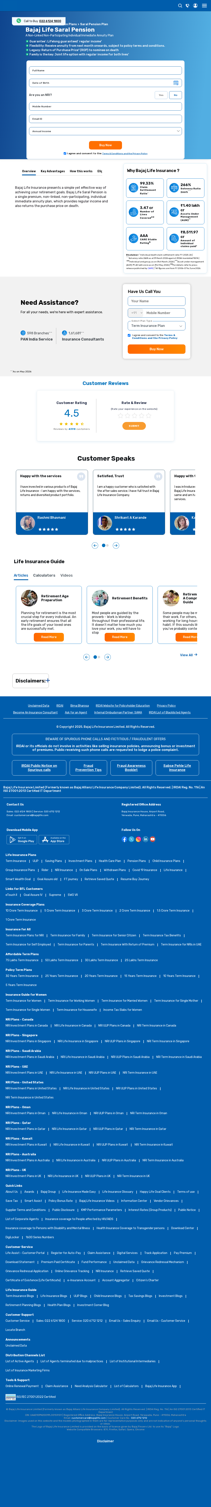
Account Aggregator (116, 1280)
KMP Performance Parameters (101, 1210)
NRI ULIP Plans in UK (98, 1176)
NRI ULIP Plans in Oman (109, 1113)
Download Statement (20, 1262)
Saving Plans (53, 861)
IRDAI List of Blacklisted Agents (170, 712)
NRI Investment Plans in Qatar (25, 1129)
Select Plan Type (141, 320)
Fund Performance (94, 1262)
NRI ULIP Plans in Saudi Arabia (130, 1057)
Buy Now (105, 145)
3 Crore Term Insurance (97, 910)
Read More (48, 637)
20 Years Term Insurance (101, 976)
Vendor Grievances (166, 1201)
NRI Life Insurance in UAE (66, 1073)
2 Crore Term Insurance (134, 910)
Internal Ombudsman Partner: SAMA (118, 712)
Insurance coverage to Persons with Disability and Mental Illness (48, 1228)
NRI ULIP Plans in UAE (102, 1073)
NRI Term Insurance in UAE (140, 1073)
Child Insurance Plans (166, 861)
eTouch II (11, 895)
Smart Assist (33, 1201)
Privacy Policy (166, 706)
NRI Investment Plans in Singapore (28, 1041)
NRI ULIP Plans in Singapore (122, 1041)
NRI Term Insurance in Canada (156, 1025)
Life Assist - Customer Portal (25, 1253)
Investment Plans (80, 861)
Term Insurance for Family (67, 935)
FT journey (71, 879)
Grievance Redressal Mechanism (162, 1262)
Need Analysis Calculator (91, 1386)
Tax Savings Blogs (140, 1296)
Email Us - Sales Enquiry (125, 1321)
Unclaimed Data (38, 706)
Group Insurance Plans (20, 870)
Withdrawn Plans (115, 870)
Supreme (55, 895)
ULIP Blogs (80, 1296)
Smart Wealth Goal (18, 879)
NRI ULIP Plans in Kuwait (112, 1145)
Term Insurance (16, 861)
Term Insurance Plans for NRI (25, 935)
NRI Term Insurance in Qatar (148, 1129)
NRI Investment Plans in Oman (26, 1113)
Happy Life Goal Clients (155, 1192)
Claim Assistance (99, 1253)
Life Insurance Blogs (54, 1296)
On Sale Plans (88, 870)
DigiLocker (12, 1237)
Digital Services (127, 1253)
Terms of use (186, 1192)
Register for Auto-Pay (66, 1253)
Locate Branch (15, 1330)
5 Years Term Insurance (21, 985)
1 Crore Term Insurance (21, 920)
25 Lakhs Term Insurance (141, 960)
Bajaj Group (48, 1192)
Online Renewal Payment (22, 1386)
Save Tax (12, 1201)
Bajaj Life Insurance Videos (97, 1201)
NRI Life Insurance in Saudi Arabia (82, 1057)
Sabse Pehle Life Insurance (177, 768)
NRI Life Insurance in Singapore (78, 1041)
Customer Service (18, 1321)
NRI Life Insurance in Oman (69, 1113)
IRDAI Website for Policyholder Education (123, 706)
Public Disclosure (63, 1210)
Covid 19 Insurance (144, 870)
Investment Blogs (171, 1296)
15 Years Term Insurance (140, 976)
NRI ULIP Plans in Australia (119, 1160)
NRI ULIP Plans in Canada (114, 1025)
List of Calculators (126, 1386)
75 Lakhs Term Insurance (22, 960)
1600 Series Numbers (40, 1237)
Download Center (182, 1228)
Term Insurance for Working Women (71, 1001)
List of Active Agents (20, 1361)
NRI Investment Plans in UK (23, 1176)
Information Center (134, 1201)
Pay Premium (183, 1253)
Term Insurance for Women (23, 1001)
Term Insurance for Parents (75, 944)
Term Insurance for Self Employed (28, 944)
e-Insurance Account (81, 1280)
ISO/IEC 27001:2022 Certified (36, 1397)
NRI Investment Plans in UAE (24, 1073)
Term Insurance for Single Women (28, 1010)
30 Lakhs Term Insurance (101, 960)
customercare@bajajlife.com (31, 815)
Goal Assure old (47, 879)
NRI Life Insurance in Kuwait (72, 1145)
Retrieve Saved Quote (99, 879)
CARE (150, 268)
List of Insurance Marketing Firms (28, 1370)
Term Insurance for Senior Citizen (114, 935)
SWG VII (73, 895)
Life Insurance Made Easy (79, 1192)
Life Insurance (173, 870)
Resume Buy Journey (135, 879)
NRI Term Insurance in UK (133, 1176)
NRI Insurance (64, 870)
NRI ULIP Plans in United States (136, 1088)
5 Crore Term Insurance (59, 910)
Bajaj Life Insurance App (161, 1386)
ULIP (36, 861)
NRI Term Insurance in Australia (163, 1160)
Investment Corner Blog (93, 1305)
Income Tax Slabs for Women (122, 1010)
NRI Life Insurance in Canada (73, 1025)
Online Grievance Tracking (72, 1271)
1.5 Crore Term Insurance (173, 910)
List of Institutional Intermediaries (133, 1361)
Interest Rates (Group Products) (150, 1210)
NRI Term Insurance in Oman (148, 1113)
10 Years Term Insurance (179, 976)
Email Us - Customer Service (166, 1321)
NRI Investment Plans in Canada (27, 1025)
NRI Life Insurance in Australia (75, 1160)
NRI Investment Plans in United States (31, 1088)
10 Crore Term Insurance (22, 910)
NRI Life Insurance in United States (86, 1088)
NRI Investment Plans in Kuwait (26, 1145)
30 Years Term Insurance (22, 976)
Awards (29, 1192)
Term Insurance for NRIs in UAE (181, 944)
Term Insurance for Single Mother (176, 1001)
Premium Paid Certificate (58, 1262)
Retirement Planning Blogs (23, 1305)
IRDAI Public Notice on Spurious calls (39, 768)
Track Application (155, 1253)
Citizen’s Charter (147, 1280)
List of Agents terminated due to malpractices (72, 1361)
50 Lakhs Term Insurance (61, 960)
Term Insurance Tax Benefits (162, 935)
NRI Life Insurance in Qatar (69, 1129)
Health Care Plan (110, 861)
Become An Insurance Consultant (35, 712)
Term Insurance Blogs (20, 1296)
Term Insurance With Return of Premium (127, 944)
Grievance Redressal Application (27, 1271)
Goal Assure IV (33, 895)
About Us (12, 1192)
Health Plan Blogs (59, 1305)
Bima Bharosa (79, 706)
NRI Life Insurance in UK (63, 1176)
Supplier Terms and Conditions (26, 1210)
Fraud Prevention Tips (88, 768)
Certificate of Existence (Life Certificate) (33, 1280)
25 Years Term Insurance (61, 976)
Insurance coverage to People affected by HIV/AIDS (79, 1219)
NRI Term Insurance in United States (30, 1097)
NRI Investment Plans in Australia (28, 1160)
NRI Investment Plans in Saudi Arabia (30, 1057)
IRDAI (59, 706)
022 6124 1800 (50, 21)
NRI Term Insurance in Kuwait (154, 1145)
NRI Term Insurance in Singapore (168, 1041)
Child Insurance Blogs (108, 1296)
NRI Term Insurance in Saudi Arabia (179, 1057)
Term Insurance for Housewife (77, 1010)
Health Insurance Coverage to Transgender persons (131, 1228)
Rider (45, 870)
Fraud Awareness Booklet (131, 768)
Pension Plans (137, 861)
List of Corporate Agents (22, 1219)
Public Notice (187, 1210)
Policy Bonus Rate (61, 1201)
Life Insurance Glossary (117, 1192)
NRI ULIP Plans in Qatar (108, 1129)
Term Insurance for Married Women (124, 1001)
